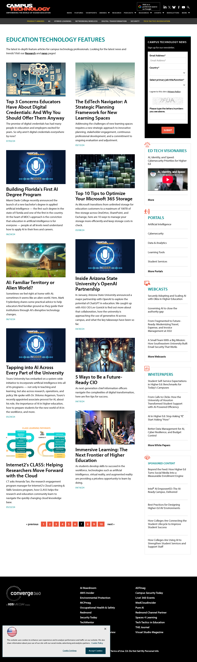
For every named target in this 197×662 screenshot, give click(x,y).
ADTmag (140, 588)
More (184, 13)
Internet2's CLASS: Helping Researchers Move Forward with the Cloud (34, 470)
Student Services (157, 261)
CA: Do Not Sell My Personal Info (142, 650)
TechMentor (87, 622)
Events (158, 13)
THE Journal (142, 627)
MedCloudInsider (145, 602)
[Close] (105, 628)
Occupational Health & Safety (97, 607)
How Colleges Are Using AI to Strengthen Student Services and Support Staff (167, 543)
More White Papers (159, 445)
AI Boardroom (88, 588)
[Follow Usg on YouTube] (183, 7)
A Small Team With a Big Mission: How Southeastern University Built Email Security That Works (167, 343)
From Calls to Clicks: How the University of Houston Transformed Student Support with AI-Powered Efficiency (165, 402)
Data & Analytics (157, 243)
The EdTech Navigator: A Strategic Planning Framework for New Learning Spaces (101, 109)
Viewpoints (91, 13)
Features (78, 13)
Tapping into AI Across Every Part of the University (35, 370)
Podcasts (128, 13)
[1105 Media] (24, 621)
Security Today (88, 617)
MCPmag (85, 602)
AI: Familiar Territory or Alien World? (30, 285)
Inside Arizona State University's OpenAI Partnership (96, 283)
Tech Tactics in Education (150, 622)
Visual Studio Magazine (149, 632)
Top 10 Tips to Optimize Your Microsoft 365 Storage (104, 196)
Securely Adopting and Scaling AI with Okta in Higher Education (167, 297)
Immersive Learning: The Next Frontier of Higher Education (101, 454)
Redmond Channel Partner (151, 612)
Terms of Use (117, 650)
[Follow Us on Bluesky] (173, 7)
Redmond (85, 612)
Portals (156, 217)
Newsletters (173, 13)
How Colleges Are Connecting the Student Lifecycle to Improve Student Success (167, 524)
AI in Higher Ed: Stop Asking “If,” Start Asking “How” (165, 417)
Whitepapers (160, 374)
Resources (144, 13)
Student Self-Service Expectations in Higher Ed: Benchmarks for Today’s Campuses (167, 384)
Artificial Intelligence (159, 224)
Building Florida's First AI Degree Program (32, 191)
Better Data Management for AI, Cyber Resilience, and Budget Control (166, 432)
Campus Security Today (149, 593)
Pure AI (139, 607)
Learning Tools (156, 252)
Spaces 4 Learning (146, 617)
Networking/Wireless (86, 21)
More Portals (155, 271)
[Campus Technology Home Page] (28, 8)
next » (111, 524)
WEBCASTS (158, 289)
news (44, 53)
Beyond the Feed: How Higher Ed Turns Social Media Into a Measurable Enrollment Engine (167, 473)
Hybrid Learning (62, 21)
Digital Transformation (114, 21)
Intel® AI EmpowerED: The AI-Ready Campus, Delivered (164, 490)
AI (49, 21)
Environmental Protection (95, 597)
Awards (103, 13)
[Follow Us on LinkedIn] (165, 6)
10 (101, 524)
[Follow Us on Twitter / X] (169, 7)
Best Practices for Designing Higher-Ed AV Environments (164, 506)
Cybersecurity (155, 233)
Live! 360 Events (145, 597)
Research (116, 13)
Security (135, 21)
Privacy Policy (174, 91)
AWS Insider (87, 593)
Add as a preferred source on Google (150, 6)
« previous (32, 524)
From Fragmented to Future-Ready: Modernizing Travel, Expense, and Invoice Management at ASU (164, 326)
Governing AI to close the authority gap (162, 309)
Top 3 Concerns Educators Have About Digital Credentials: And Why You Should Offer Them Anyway (35, 109)
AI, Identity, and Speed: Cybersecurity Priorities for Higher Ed (167, 160)
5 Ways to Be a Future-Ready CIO (98, 379)
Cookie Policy (97, 643)
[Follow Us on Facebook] (178, 7)
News (69, 13)
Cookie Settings (70, 650)
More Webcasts (157, 356)
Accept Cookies (96, 650)
